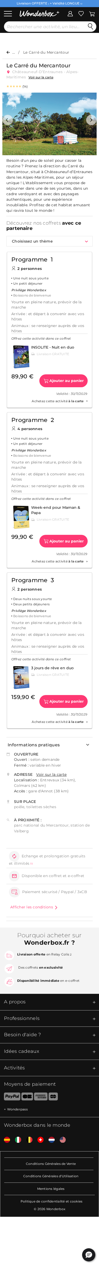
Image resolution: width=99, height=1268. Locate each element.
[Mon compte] (70, 13)
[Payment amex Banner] (41, 1098)
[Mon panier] (91, 13)
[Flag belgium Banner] (27, 1140)
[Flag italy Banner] (16, 1140)
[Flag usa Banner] (61, 1140)
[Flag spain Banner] (5, 1140)
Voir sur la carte (41, 77)
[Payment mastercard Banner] (53, 1098)
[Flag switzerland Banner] (39, 1140)
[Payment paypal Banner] (10, 1098)
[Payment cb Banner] (27, 1098)
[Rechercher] (90, 26)
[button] (7, 120)
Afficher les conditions (31, 907)
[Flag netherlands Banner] (50, 1140)
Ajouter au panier (66, 380)
